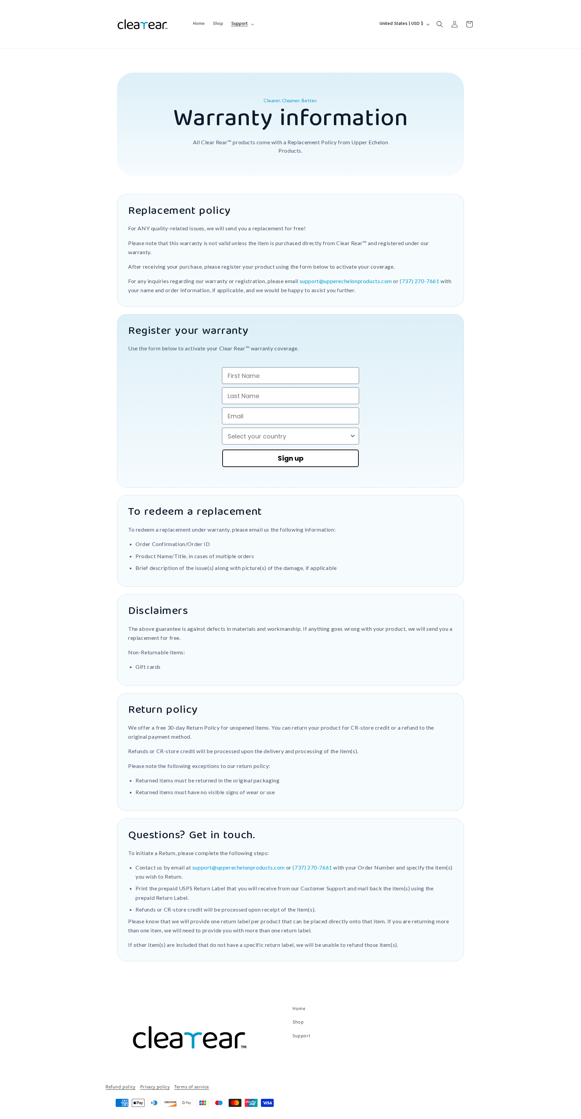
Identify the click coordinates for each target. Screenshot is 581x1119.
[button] (242, 24)
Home (299, 1008)
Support (301, 1036)
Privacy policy (154, 1087)
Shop (298, 1022)
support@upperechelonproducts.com (346, 281)
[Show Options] (352, 436)
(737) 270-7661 (419, 281)
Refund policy (120, 1087)
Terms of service (191, 1087)
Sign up (291, 458)
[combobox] (288, 436)
